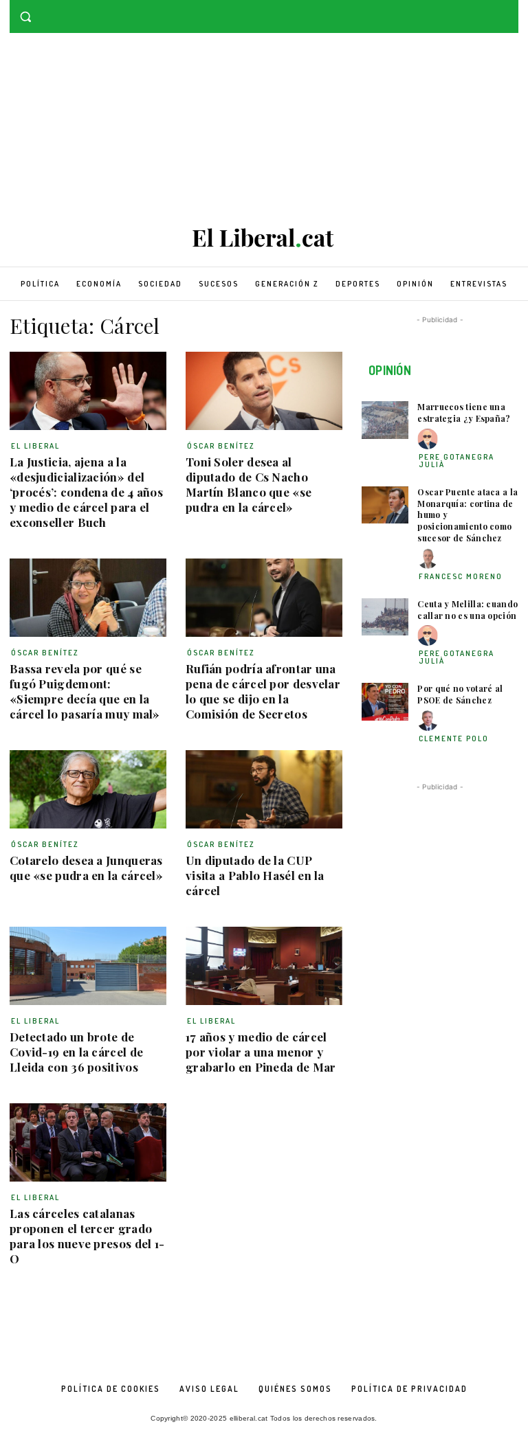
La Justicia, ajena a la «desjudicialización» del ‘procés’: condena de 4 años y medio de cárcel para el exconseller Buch (86, 492)
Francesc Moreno (461, 576)
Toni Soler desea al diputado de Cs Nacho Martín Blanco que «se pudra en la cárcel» (248, 484)
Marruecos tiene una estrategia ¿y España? (463, 412)
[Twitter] (510, 10)
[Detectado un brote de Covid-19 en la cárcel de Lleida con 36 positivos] (88, 966)
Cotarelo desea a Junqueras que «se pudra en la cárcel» (86, 868)
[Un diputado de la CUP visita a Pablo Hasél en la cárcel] (264, 789)
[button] (26, 17)
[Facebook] (491, 10)
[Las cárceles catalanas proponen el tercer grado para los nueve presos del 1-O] (88, 1142)
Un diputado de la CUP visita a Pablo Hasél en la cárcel (255, 875)
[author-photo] (429, 439)
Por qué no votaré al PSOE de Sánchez (460, 694)
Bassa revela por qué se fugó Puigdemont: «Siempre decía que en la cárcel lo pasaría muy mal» (85, 691)
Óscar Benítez (221, 446)
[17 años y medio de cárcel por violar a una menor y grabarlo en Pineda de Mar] (264, 966)
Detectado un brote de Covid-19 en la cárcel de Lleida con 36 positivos (76, 1051)
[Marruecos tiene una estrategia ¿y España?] (385, 420)
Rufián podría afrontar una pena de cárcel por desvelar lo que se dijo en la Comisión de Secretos (263, 691)
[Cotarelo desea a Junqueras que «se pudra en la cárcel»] (88, 789)
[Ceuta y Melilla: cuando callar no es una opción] (385, 617)
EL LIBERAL (35, 446)
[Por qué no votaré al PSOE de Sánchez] (385, 702)
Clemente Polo (454, 738)
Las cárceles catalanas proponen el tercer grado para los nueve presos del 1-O (87, 1236)
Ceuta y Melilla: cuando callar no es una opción (467, 609)
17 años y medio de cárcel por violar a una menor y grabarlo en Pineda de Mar (261, 1051)
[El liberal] (264, 238)
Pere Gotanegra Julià (456, 460)
